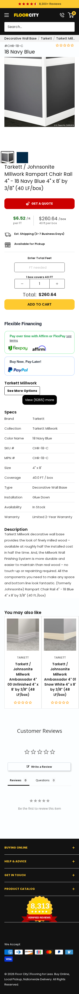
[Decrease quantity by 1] (22, 283)
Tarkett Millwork (66, 38)
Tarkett (46, 38)
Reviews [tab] (15, 780)
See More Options (22, 391)
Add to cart (39, 304)
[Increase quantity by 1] (57, 283)
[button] (39, 419)
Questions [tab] (43, 780)
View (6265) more (39, 400)
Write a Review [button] (41, 767)
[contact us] (62, 15)
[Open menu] (6, 15)
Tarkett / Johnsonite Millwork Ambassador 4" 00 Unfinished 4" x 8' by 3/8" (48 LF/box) (22, 679)
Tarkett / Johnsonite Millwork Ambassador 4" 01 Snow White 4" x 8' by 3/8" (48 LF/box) (60, 679)
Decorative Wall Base (20, 38)
